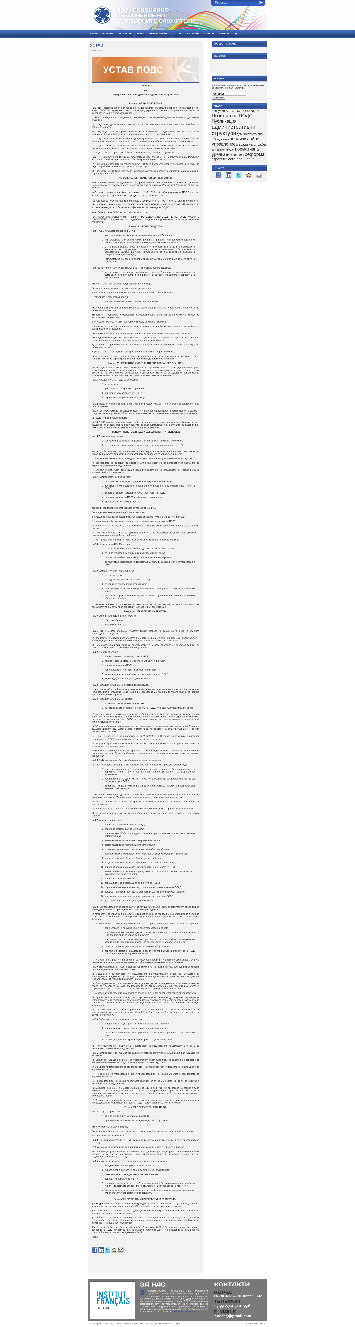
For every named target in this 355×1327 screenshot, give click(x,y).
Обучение (230, 111)
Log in (177, 1324)
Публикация (224, 121)
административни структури (233, 130)
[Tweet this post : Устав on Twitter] (108, 1252)
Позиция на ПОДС (232, 115)
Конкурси (218, 111)
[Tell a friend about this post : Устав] (121, 1252)
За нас (140, 33)
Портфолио (193, 33)
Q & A (238, 33)
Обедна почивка (159, 33)
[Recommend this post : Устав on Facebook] (95, 1252)
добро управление (235, 141)
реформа (255, 154)
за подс (216, 149)
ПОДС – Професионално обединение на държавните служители (138, 1324)
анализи (238, 138)
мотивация (227, 149)
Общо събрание (247, 111)
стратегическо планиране (233, 159)
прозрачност (235, 155)
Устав (178, 33)
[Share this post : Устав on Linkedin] (101, 1252)
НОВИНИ (108, 33)
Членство (225, 33)
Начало (94, 33)
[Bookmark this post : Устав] (114, 1252)
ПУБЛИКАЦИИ (125, 33)
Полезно (209, 33)
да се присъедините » (183, 1311)
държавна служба (251, 144)
